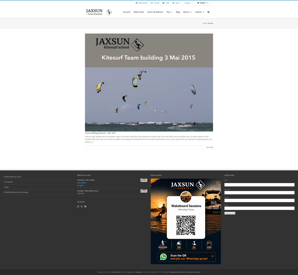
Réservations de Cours (13, 177)
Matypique (139, 272)
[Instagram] (78, 206)
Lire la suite (209, 147)
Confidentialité (116, 272)
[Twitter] (82, 206)
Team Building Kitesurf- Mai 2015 (100, 133)
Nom (226, 180)
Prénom (227, 189)
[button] (209, 12)
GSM (226, 205)
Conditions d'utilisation (193, 272)
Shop (7, 187)
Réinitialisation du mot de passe (16, 192)
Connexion (9, 182)
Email (226, 197)
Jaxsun (131, 272)
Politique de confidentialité (177, 272)
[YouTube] (85, 206)
